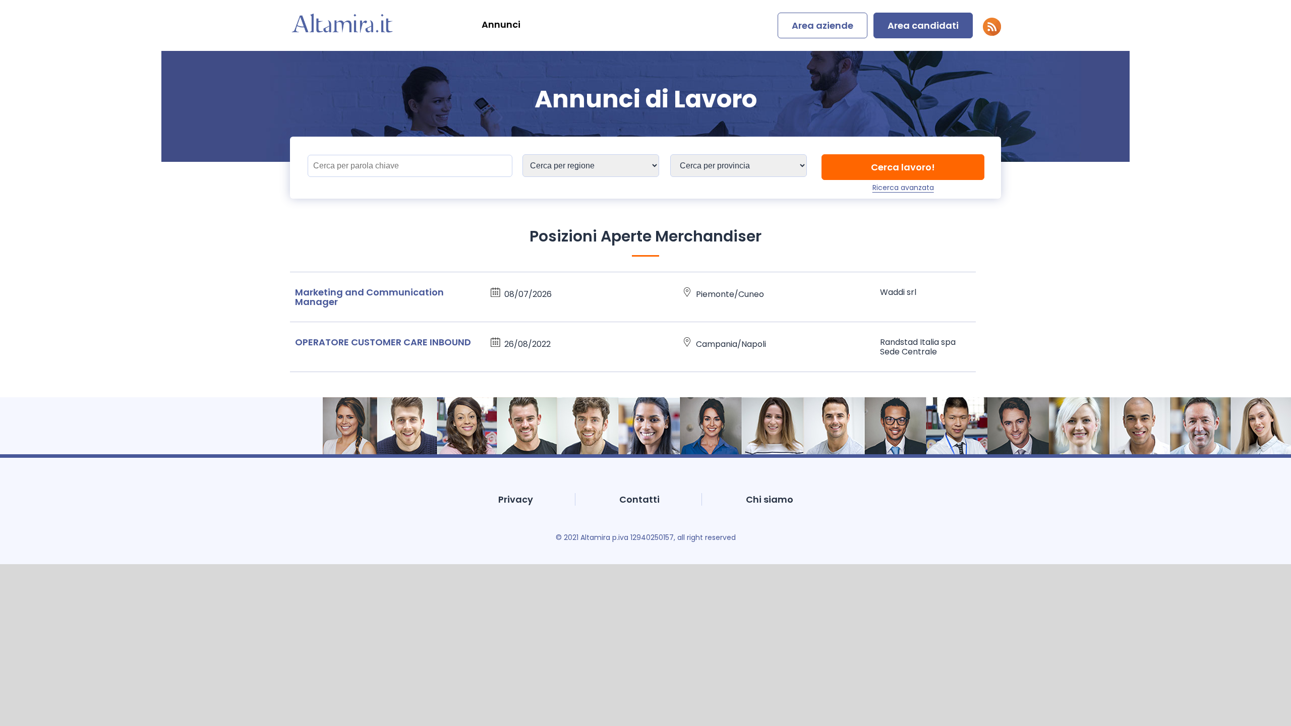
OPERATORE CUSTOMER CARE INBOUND (383, 342)
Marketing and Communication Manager (369, 297)
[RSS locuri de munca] (992, 33)
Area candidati (923, 25)
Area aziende (822, 25)
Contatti (639, 499)
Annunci (501, 24)
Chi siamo (769, 499)
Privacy (515, 499)
